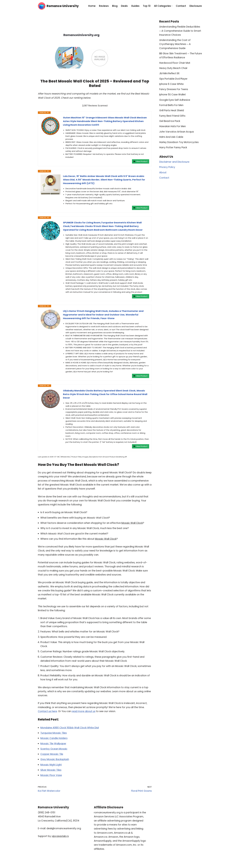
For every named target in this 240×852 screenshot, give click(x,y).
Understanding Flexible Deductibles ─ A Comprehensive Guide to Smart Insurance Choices (180, 31)
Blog (115, 6)
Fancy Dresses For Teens (173, 89)
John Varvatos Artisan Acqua (176, 131)
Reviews (104, 6)
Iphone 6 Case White (171, 84)
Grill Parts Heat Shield (171, 110)
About (162, 172)
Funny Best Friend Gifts (172, 115)
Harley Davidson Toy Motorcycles (179, 142)
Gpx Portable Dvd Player (173, 78)
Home (92, 6)
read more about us (83, 711)
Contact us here (47, 711)
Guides (135, 6)
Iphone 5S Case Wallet (172, 94)
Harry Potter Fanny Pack (173, 147)
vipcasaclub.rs (60, 836)
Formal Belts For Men (171, 105)
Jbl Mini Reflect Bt (169, 73)
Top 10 (146, 6)
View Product (142, 161)
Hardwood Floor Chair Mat (174, 63)
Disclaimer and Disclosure (174, 162)
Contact (181, 6)
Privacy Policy (167, 167)
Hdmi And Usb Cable (171, 137)
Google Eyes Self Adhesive (174, 100)
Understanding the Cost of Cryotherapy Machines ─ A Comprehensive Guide (175, 44)
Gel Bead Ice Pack (169, 121)
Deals (124, 6)
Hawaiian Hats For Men (172, 126)
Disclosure (196, 6)
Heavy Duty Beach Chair (173, 68)
